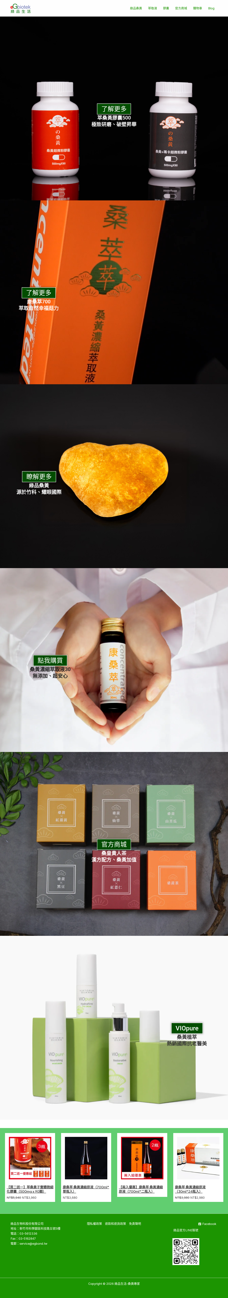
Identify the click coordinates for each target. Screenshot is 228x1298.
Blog (211, 8)
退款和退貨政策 (115, 1223)
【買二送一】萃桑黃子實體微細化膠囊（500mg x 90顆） (30, 1189)
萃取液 (152, 8)
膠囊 (166, 8)
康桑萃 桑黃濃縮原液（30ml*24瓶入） (190, 1189)
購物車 (197, 8)
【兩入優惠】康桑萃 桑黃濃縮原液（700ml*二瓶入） (141, 1189)
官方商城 (181, 8)
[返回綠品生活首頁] (21, 8)
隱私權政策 (94, 1223)
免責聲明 (135, 1223)
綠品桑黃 (136, 8)
